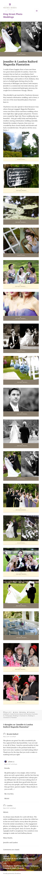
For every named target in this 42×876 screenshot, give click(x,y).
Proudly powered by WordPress (12, 873)
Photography (8, 716)
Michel (16, 712)
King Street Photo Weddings (12, 15)
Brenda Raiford (12, 734)
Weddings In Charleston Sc (20, 716)
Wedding (23, 712)
